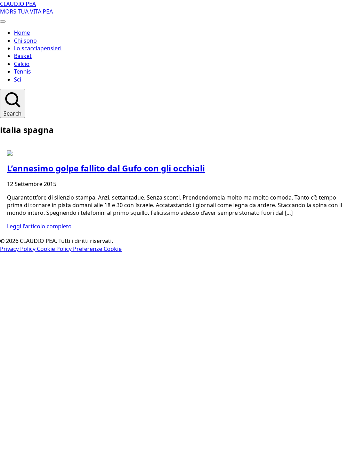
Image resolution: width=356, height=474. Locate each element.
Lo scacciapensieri (38, 48)
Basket (23, 56)
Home (22, 32)
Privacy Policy (18, 249)
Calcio (22, 64)
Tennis (22, 71)
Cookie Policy (55, 249)
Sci (17, 79)
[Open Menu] (3, 21)
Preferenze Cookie (97, 249)
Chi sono (25, 40)
